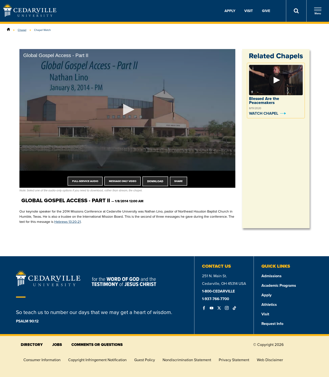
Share (178, 181)
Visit (248, 11)
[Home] (8, 30)
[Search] (296, 11)
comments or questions (97, 344)
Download (155, 181)
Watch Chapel (263, 113)
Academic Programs (278, 285)
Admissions (271, 276)
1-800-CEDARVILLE (218, 291)
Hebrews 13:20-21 (67, 221)
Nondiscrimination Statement (187, 360)
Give (266, 11)
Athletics (269, 304)
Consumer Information (42, 360)
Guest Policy (144, 360)
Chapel (22, 30)
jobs (57, 344)
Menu (318, 13)
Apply (229, 11)
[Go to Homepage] (29, 15)
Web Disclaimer (270, 360)
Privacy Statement (234, 360)
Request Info (272, 323)
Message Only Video (122, 181)
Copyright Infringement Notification (97, 360)
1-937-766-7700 (215, 299)
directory (32, 344)
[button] (127, 109)
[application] (127, 110)
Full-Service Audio (85, 181)
